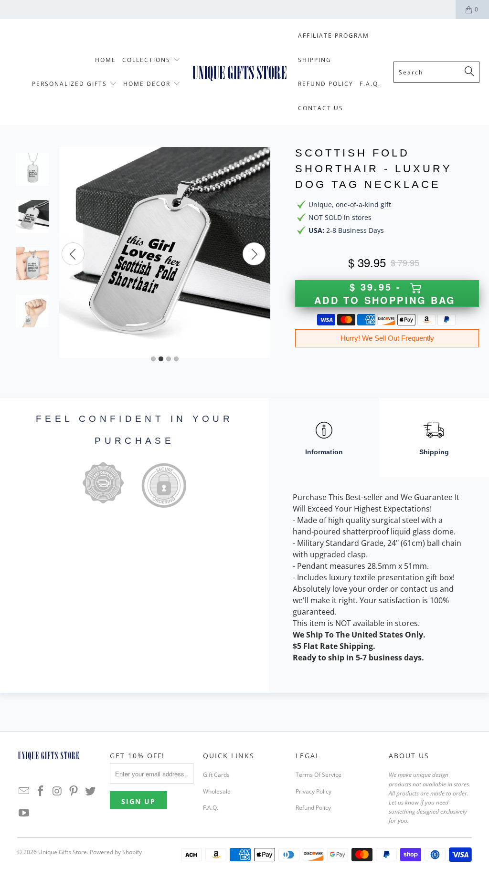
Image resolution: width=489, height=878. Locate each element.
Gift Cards (216, 775)
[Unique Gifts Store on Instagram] (57, 791)
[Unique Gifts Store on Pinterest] (74, 791)
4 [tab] (176, 359)
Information (324, 452)
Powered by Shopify (116, 852)
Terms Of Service (318, 775)
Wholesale (217, 791)
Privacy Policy (313, 791)
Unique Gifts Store (62, 852)
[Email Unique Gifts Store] (24, 791)
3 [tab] (168, 359)
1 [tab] (153, 359)
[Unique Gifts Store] (239, 72)
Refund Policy (313, 808)
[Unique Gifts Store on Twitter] (90, 791)
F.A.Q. (210, 808)
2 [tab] (161, 359)
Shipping (434, 452)
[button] (151, 60)
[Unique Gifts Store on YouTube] (24, 813)
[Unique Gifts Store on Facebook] (40, 791)
